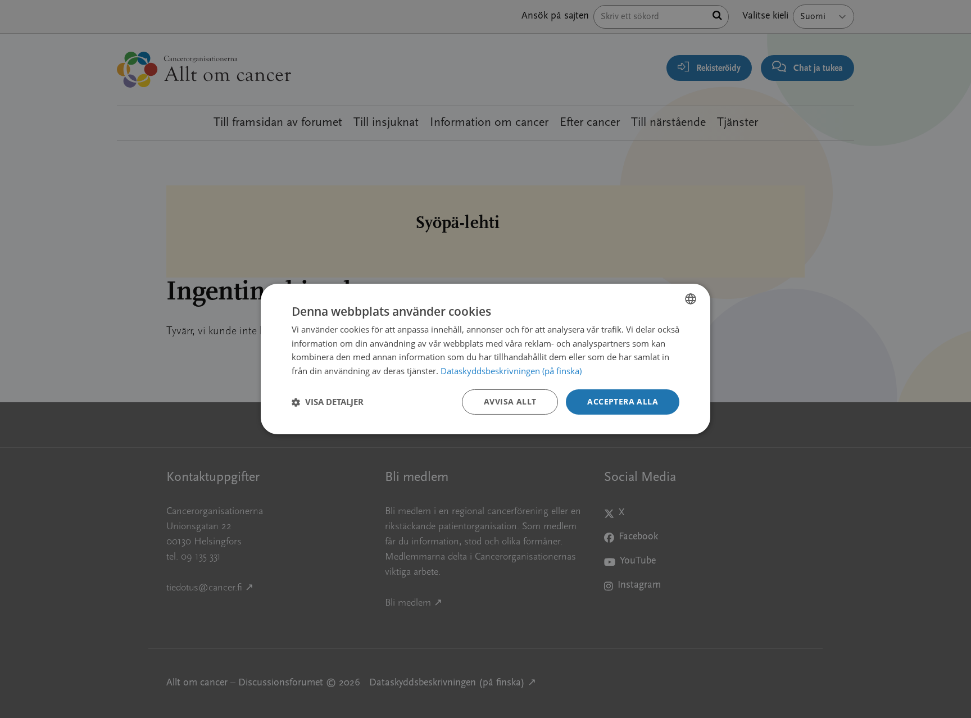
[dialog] (485, 359)
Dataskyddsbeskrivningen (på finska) (511, 371)
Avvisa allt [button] (510, 401)
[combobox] (690, 299)
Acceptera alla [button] (622, 401)
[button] (328, 402)
